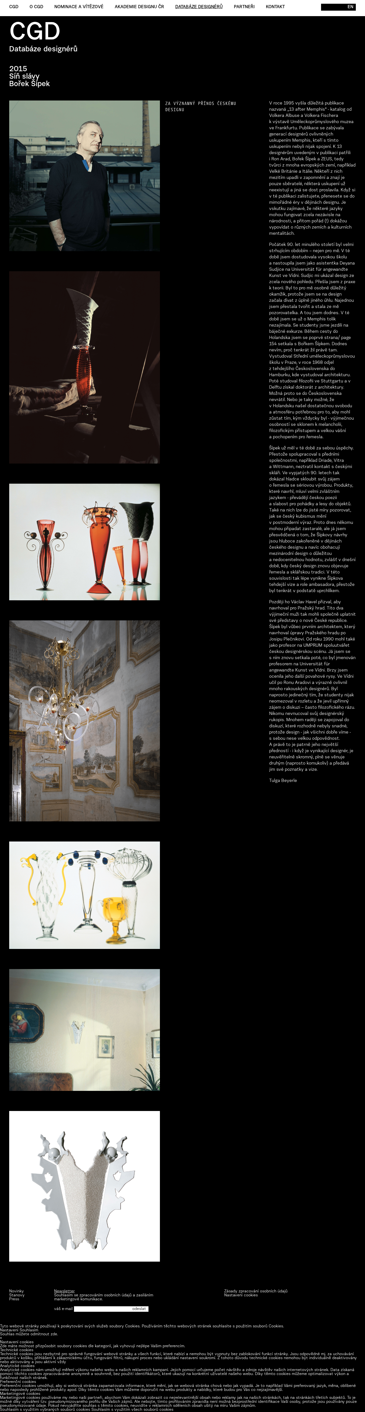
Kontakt (275, 7)
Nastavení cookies (241, 1295)
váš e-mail (63, 1309)
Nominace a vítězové (79, 7)
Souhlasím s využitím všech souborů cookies (132, 1410)
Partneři (244, 7)
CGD (13, 7)
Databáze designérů (199, 7)
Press (14, 1299)
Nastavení (9, 1330)
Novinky (16, 1291)
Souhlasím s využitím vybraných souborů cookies (45, 1410)
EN (350, 7)
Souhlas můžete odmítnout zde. (29, 1334)
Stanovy (17, 1295)
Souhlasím (29, 1330)
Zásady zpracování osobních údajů (256, 1291)
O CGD (36, 7)
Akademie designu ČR (139, 7)
